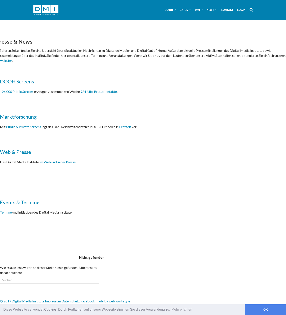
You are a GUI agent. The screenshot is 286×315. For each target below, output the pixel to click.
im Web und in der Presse (58, 162)
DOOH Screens (17, 81)
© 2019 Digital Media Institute (22, 301)
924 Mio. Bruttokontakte (98, 91)
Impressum (53, 301)
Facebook (87, 301)
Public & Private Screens (23, 127)
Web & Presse (15, 152)
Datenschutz (71, 301)
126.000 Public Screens (17, 91)
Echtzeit (125, 127)
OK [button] (265, 309)
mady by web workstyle (113, 301)
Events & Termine (20, 202)
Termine (6, 212)
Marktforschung (18, 117)
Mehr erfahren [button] (181, 309)
